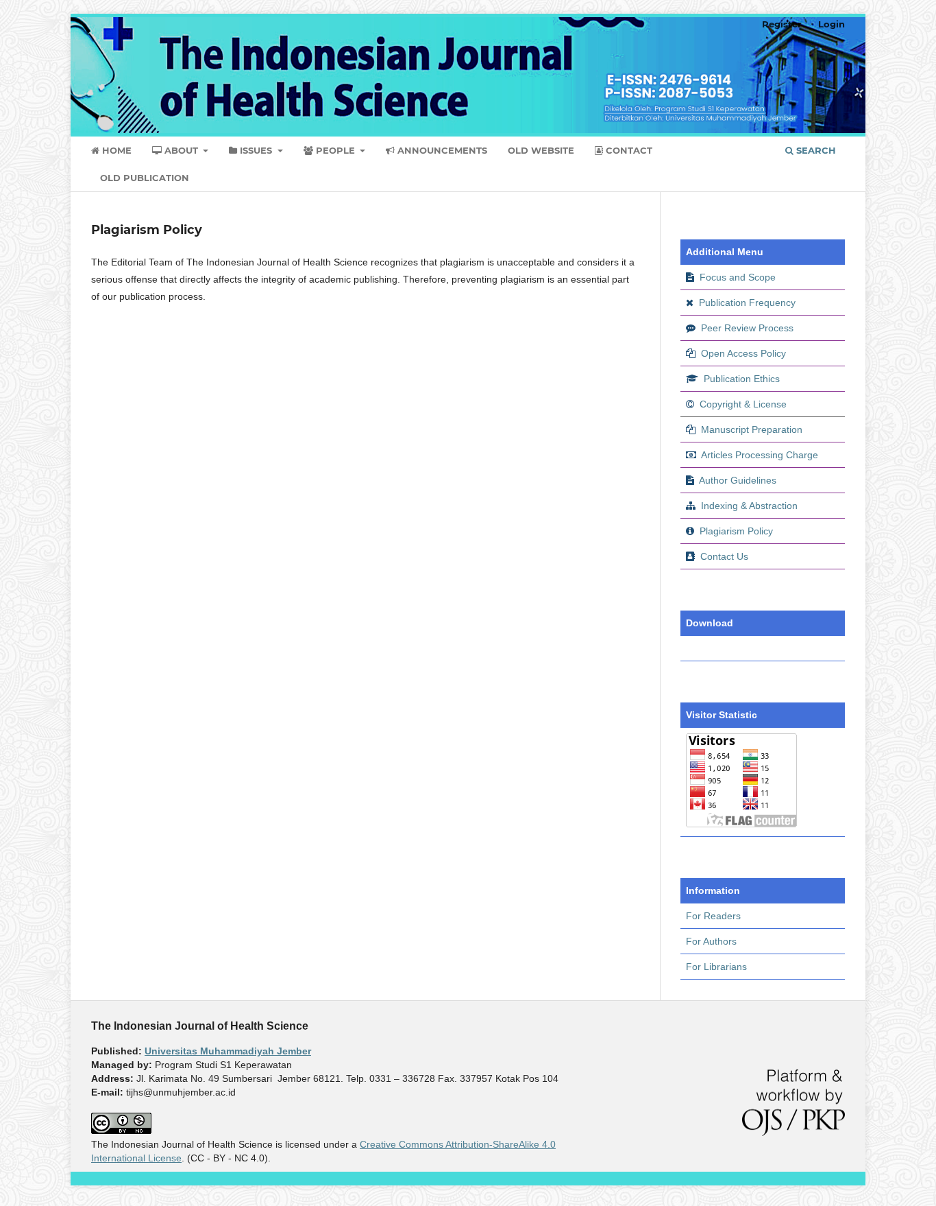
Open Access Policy (743, 353)
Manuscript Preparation (751, 429)
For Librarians (716, 966)
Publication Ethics (742, 378)
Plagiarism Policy (736, 530)
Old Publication (144, 177)
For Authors (711, 941)
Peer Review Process (747, 327)
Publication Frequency (747, 302)
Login (831, 24)
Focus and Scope (738, 277)
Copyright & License (743, 404)
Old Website (541, 150)
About (181, 150)
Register (782, 24)
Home (115, 150)
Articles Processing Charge (758, 454)
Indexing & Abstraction (749, 505)
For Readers (713, 915)
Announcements (441, 150)
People (335, 150)
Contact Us (724, 556)
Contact (627, 150)
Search (814, 150)
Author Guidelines (737, 480)
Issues (256, 150)
